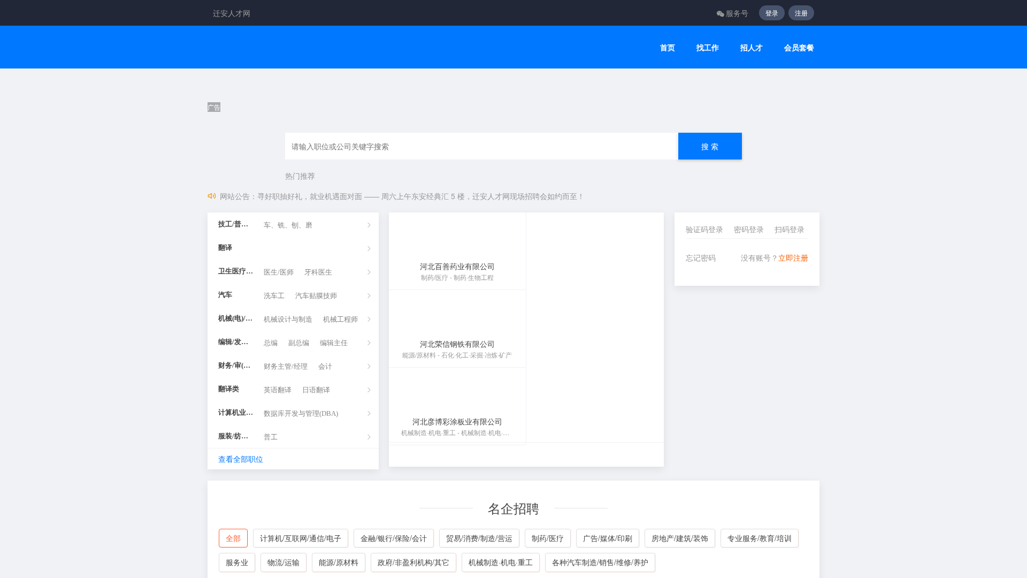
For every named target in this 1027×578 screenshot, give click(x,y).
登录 (771, 12)
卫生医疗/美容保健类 (235, 271)
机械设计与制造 (288, 319)
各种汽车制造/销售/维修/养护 (600, 562)
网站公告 (235, 196)
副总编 (298, 343)
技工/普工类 (235, 224)
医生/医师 (279, 272)
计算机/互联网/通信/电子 (300, 538)
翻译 (225, 248)
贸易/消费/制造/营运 (479, 538)
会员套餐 (799, 47)
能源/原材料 (338, 562)
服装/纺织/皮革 (235, 436)
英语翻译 (278, 390)
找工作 (707, 47)
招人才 (751, 47)
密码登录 (749, 229)
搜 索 (709, 146)
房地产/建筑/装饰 (680, 538)
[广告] (513, 86)
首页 (667, 47)
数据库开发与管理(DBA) (301, 413)
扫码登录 (789, 229)
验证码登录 (704, 229)
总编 (271, 343)
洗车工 (274, 296)
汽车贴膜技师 (316, 296)
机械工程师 (340, 319)
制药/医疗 (548, 538)
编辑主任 (334, 343)
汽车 (225, 295)
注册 (801, 12)
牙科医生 (318, 272)
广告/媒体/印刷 (607, 538)
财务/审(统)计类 (235, 365)
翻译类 (228, 389)
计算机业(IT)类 (235, 412)
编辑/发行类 (235, 342)
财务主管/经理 (286, 366)
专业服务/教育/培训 (759, 538)
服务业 (237, 562)
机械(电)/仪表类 (235, 318)
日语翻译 (316, 390)
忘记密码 (701, 257)
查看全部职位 (240, 458)
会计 (325, 366)
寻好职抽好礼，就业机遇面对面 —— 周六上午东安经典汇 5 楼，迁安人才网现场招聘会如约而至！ (421, 196)
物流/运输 (283, 562)
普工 (271, 437)
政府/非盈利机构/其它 (413, 562)
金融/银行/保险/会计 (394, 538)
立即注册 (793, 257)
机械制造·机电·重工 (501, 562)
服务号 (737, 12)
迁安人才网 (231, 12)
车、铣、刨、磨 (288, 225)
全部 (233, 538)
